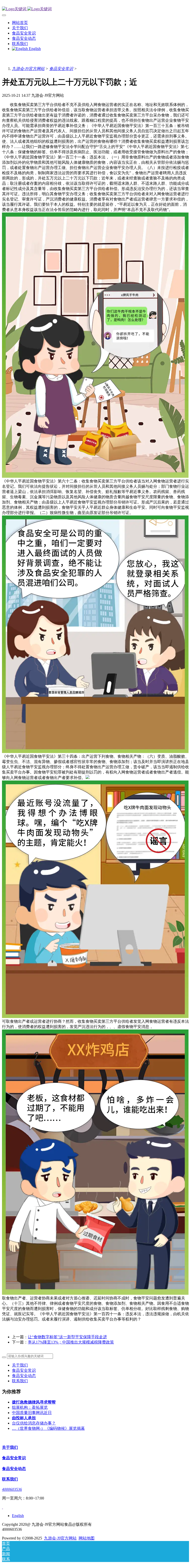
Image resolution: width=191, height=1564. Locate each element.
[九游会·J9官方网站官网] (95, 9)
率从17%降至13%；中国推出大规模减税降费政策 (71, 1342)
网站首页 (20, 22)
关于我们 (20, 1365)
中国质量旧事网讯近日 (32, 1412)
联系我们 (20, 1381)
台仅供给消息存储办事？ (34, 1423)
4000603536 (12, 1489)
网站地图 (87, 1538)
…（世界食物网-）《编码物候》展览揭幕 (48, 1428)
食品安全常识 (61, 68)
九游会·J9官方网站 (28, 68)
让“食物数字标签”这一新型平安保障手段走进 (67, 1337)
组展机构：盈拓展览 (30, 1407)
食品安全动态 (24, 1376)
